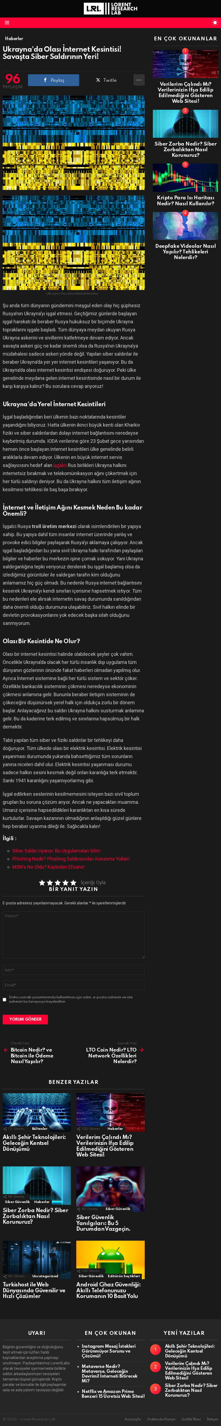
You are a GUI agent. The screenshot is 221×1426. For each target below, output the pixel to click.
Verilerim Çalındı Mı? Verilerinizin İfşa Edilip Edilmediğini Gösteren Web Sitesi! (105, 1146)
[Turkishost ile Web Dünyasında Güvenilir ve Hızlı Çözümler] (37, 1260)
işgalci (60, 465)
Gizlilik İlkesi (191, 1419)
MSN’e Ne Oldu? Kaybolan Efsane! (48, 867)
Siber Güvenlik (17, 1202)
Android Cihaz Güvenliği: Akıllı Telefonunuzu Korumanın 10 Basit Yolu (108, 1291)
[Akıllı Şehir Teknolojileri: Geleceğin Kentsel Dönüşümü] (37, 1112)
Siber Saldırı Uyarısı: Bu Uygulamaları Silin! (56, 851)
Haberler (115, 1129)
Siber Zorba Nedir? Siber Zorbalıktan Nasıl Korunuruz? (35, 1216)
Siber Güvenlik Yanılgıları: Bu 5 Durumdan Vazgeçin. (103, 1223)
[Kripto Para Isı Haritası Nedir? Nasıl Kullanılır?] (185, 178)
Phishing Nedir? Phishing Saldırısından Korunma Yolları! (71, 859)
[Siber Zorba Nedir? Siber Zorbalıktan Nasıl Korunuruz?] (37, 1185)
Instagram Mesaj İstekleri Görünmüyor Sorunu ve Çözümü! (109, 1351)
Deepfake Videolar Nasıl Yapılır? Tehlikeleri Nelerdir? (185, 252)
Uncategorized (45, 1276)
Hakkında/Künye (161, 1419)
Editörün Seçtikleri (124, 1276)
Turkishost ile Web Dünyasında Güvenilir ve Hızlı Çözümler (34, 1291)
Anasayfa (133, 1419)
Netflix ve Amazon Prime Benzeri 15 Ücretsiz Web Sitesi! (113, 1394)
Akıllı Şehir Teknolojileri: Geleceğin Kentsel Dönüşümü (34, 1143)
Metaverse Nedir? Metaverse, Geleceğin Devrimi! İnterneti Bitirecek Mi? (109, 1373)
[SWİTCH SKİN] (215, 22)
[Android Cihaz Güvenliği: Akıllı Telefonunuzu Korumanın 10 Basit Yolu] (110, 1260)
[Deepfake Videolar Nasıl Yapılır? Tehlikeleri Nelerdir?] (185, 226)
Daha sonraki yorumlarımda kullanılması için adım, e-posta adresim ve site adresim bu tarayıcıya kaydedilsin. (71, 999)
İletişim (212, 1419)
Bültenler (39, 1129)
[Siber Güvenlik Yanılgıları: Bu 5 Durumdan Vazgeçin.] (110, 1189)
